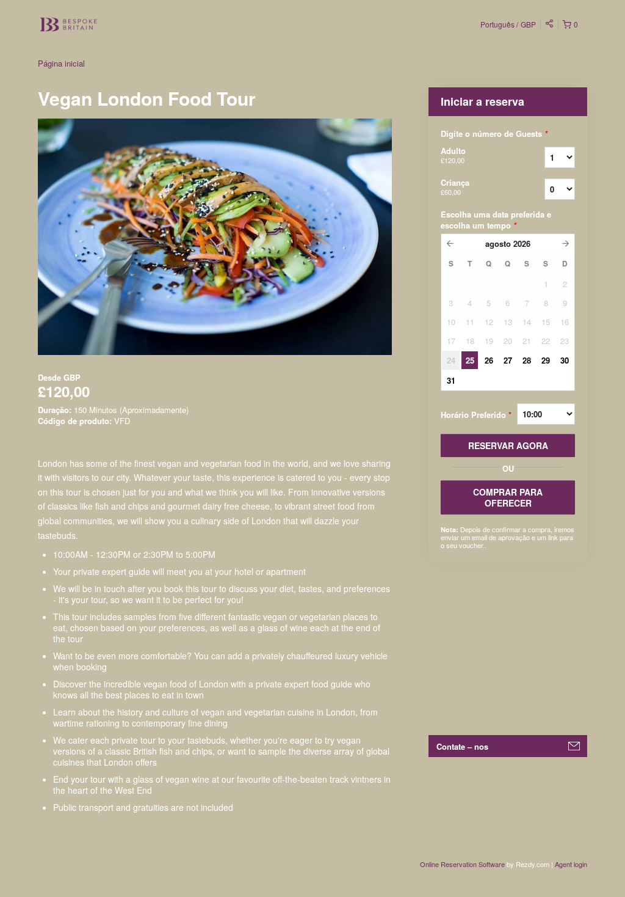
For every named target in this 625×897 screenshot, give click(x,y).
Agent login (571, 864)
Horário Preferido (476, 414)
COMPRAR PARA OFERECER (508, 497)
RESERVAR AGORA (508, 445)
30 (564, 360)
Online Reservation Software (462, 864)
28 (526, 360)
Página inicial (61, 63)
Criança (455, 187)
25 (470, 360)
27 (508, 360)
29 (545, 360)
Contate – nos (462, 746)
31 (451, 380)
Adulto (453, 155)
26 (489, 360)
